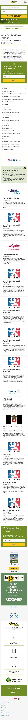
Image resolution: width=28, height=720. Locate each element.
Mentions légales (4, 707)
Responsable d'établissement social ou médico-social (13, 94)
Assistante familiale (6, 115)
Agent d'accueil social (7, 109)
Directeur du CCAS (6, 136)
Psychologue (5, 104)
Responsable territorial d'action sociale (11, 146)
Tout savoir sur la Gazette (6, 702)
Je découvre (14, 692)
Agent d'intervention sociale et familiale (10, 112)
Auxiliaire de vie (5, 125)
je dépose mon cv (14, 657)
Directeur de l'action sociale (8, 91)
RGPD (2, 710)
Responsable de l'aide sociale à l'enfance (11, 141)
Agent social (5, 123)
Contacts (3, 705)
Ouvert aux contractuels (10, 19)
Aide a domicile (5, 117)
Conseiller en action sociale (8, 131)
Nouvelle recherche (14, 29)
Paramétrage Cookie (5, 715)
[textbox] (10, 12)
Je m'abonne (14, 568)
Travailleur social (5, 107)
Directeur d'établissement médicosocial (11, 133)
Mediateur (4, 138)
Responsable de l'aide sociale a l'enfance (11, 96)
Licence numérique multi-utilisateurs (8, 712)
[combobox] (14, 12)
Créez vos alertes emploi (14, 672)
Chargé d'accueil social (7, 128)
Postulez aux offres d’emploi (14, 643)
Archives (16, 565)
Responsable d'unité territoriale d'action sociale (12, 99)
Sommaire (12, 565)
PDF (12, 607)
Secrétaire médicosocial (7, 149)
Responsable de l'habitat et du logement (11, 144)
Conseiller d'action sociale (8, 101)
